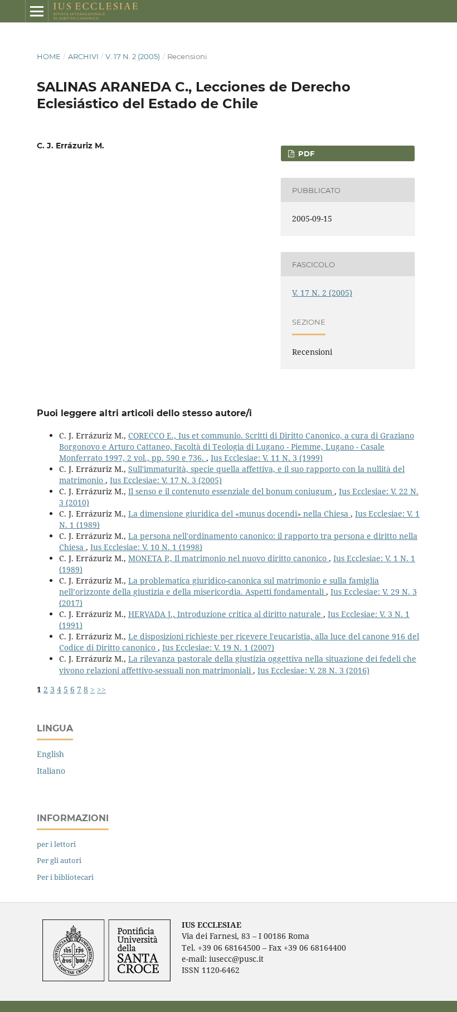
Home (49, 56)
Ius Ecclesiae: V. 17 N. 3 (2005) (166, 480)
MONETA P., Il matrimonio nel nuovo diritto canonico (228, 558)
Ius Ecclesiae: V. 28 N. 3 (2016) (313, 670)
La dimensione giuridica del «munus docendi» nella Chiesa (239, 513)
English (50, 754)
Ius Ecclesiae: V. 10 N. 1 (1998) (146, 547)
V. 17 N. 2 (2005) (132, 56)
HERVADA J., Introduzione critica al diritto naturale (225, 614)
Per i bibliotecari (65, 877)
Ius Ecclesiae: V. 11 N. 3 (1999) (267, 457)
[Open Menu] (37, 11)
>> (101, 689)
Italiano (51, 770)
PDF (305, 153)
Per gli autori (59, 860)
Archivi (83, 56)
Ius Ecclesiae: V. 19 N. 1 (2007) (218, 647)
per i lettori (56, 844)
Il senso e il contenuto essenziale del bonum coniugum (231, 491)
